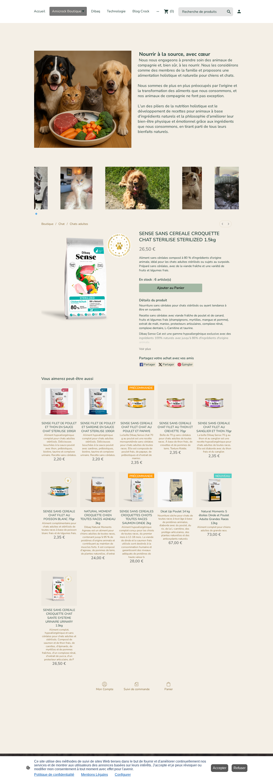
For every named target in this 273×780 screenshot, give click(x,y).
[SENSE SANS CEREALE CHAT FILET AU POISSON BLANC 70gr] (59, 489)
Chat (61, 224)
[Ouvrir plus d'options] (158, 11)
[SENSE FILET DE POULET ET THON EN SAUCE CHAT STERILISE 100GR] (59, 401)
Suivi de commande (137, 689)
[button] (228, 11)
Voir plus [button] (145, 349)
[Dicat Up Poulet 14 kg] (175, 489)
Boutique (47, 224)
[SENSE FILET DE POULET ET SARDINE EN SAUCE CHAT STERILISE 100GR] (98, 401)
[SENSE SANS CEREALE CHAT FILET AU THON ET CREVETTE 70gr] (175, 401)
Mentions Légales (94, 774)
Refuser (239, 768)
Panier (168, 689)
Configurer (123, 774)
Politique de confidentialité (54, 774)
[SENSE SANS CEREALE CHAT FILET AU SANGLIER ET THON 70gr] (214, 401)
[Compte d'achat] (239, 11)
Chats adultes (79, 224)
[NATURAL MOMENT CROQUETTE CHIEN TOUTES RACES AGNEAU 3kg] (98, 489)
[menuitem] (222, 224)
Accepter (219, 768)
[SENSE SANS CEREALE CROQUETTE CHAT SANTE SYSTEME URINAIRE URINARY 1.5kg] (59, 588)
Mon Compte (104, 689)
